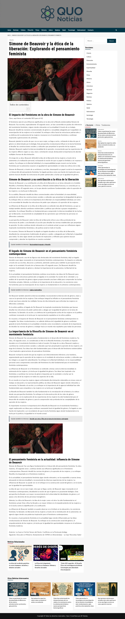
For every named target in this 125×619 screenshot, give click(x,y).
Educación (90, 60)
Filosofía (30, 30)
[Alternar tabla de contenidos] (27, 108)
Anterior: (38, 532)
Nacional (89, 89)
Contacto (91, 30)
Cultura (23, 30)
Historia (43, 30)
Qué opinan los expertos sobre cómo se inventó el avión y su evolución (107, 145)
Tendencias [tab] (105, 125)
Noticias (15, 30)
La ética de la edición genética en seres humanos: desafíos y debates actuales (19, 565)
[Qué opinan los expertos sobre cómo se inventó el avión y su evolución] (90, 145)
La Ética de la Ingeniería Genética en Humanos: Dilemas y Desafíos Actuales (45, 565)
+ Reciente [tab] (89, 125)
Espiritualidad (91, 67)
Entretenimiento (92, 64)
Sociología (90, 115)
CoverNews (74, 616)
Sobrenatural (81, 30)
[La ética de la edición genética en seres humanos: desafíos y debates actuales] (20, 553)
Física (37, 30)
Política (89, 100)
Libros (51, 30)
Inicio (9, 30)
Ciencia (89, 53)
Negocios (89, 93)
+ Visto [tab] (97, 125)
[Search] (116, 30)
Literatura (90, 86)
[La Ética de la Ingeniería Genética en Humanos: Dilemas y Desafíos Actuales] (45, 553)
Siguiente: (45, 535)
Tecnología (71, 30)
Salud (64, 30)
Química (57, 30)
